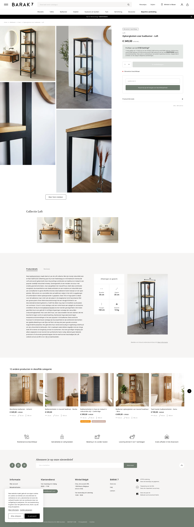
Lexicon (112, 491)
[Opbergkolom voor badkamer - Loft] (77, 230)
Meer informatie (162, 342)
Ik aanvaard (32, 516)
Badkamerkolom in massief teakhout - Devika (61, 409)
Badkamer (63, 12)
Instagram (18, 465)
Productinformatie (128, 99)
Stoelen (76, 12)
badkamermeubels (48, 308)
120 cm (47, 337)
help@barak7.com (49, 491)
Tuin (106, 12)
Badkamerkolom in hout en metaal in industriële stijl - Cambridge (93, 410)
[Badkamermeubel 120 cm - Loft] (50, 230)
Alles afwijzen (16, 516)
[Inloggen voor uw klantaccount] (181, 4)
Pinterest (24, 465)
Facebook (12, 465)
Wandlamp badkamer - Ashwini (21, 409)
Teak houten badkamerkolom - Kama (164, 409)
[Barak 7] (22, 4)
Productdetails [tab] (32, 269)
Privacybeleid (83, 522)
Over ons (113, 484)
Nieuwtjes (143, 4)
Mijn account (14, 484)
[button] (189, 391)
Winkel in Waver (170, 4)
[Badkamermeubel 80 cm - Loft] (105, 230)
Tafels (52, 12)
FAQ (111, 487)
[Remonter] (181, 465)
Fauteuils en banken (92, 12)
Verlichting (118, 12)
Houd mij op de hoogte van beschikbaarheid (152, 88)
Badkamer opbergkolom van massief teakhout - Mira (132, 410)
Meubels (40, 12)
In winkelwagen (158, 64)
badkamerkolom (35, 276)
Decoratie (131, 12)
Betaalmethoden (15, 487)
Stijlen (153, 4)
